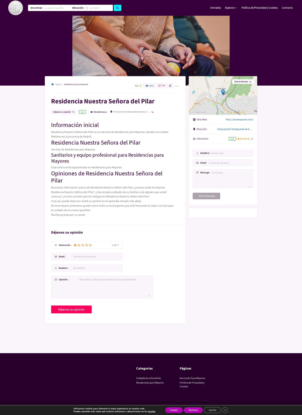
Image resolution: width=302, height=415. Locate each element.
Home (56, 84)
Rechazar (193, 410)
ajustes (151, 411)
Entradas (215, 7)
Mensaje (199, 172)
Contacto (287, 7)
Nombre (63, 268)
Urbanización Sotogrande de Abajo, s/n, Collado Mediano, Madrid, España (132, 112)
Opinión (63, 279)
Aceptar (174, 410)
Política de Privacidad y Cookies (260, 7)
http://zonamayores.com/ (239, 119)
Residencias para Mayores (76, 84)
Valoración (65, 245)
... (176, 84)
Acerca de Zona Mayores (192, 378)
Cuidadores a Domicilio (148, 378)
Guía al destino (243, 81)
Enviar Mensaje (207, 196)
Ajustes (212, 410)
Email (62, 256)
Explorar (230, 7)
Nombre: (199, 153)
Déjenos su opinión (63, 111)
